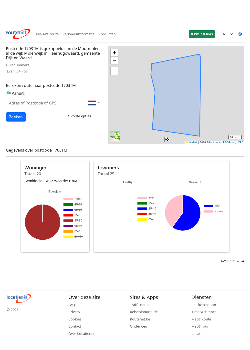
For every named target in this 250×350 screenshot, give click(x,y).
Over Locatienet (81, 333)
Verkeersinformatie (78, 34)
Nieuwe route (47, 34)
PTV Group (229, 142)
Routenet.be (140, 319)
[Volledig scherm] (114, 71)
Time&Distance (204, 311)
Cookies (75, 319)
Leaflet (192, 142)
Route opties (80, 116)
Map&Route (201, 319)
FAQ (71, 304)
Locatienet (215, 142)
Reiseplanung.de (144, 311)
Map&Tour (200, 326)
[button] (166, 138)
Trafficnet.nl (140, 304)
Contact (74, 326)
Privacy (74, 311)
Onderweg (138, 326)
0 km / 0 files (202, 34)
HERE (240, 142)
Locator (197, 333)
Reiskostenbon (203, 304)
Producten (107, 34)
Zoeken (16, 117)
